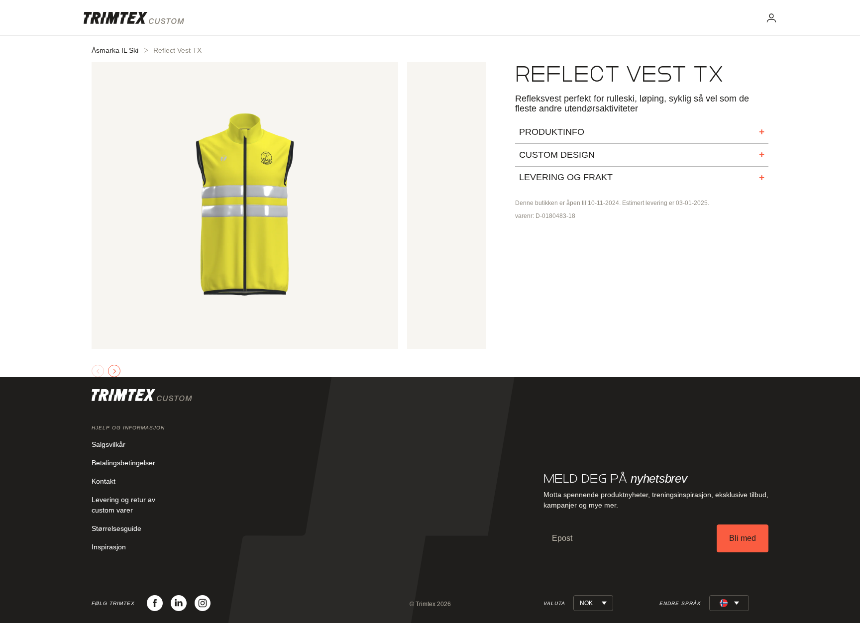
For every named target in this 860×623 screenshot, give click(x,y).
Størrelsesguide (116, 528)
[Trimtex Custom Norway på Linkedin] (179, 603)
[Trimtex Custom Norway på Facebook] (155, 603)
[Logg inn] (771, 18)
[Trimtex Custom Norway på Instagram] (203, 603)
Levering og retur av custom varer (123, 505)
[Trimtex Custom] (134, 18)
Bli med (742, 538)
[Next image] (114, 371)
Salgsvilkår (108, 444)
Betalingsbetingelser (123, 463)
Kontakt (103, 481)
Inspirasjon (109, 547)
